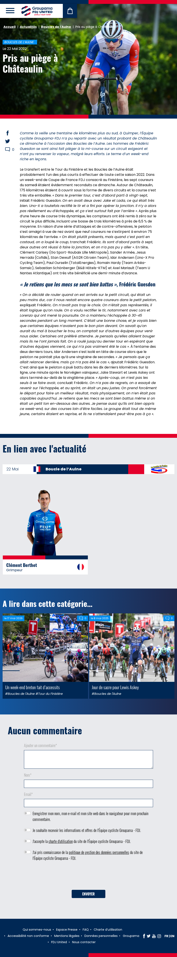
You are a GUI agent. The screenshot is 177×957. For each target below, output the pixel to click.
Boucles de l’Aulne (19, 42)
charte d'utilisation (61, 841)
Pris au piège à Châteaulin (30, 63)
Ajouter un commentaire (40, 745)
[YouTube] (153, 936)
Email (28, 794)
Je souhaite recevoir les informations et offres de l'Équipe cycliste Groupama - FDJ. (87, 830)
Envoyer (88, 894)
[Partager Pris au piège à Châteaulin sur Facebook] (11, 133)
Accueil (9, 27)
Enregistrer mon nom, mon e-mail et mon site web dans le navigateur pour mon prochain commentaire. (90, 816)
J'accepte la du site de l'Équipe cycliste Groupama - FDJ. (82, 841)
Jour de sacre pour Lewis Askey (115, 687)
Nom (28, 775)
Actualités (28, 27)
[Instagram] (159, 936)
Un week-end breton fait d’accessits (32, 687)
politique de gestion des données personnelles (99, 852)
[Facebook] (144, 936)
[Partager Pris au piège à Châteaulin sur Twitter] (11, 141)
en (172, 936)
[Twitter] (148, 936)
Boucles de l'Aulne (56, 27)
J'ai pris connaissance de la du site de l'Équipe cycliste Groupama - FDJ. (88, 855)
